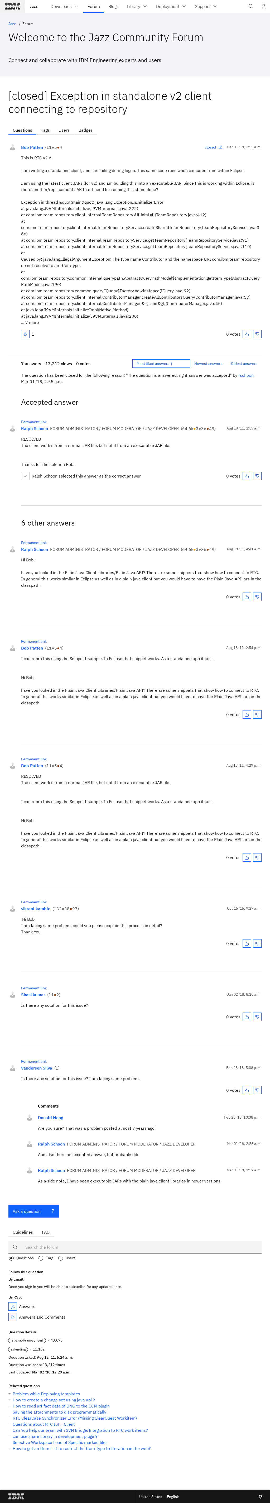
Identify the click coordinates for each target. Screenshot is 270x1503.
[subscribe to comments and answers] (12, 1317)
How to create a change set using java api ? (54, 1399)
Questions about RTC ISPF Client (44, 1424)
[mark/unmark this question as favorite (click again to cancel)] (25, 334)
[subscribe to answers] (12, 1306)
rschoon (246, 375)
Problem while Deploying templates (46, 1393)
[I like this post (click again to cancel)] (247, 334)
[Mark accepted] (25, 476)
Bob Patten (32, 147)
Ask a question (27, 1211)
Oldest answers (244, 363)
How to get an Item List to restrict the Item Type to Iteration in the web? (82, 1448)
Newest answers (208, 363)
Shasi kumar (33, 994)
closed (210, 147)
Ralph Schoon (34, 428)
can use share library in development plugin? (55, 1436)
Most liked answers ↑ (155, 363)
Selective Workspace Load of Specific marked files (60, 1442)
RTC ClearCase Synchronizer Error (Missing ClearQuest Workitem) (75, 1418)
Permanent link (34, 421)
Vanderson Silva (36, 1068)
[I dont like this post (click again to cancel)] (257, 334)
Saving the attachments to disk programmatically (59, 1412)
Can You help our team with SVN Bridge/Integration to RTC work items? (80, 1430)
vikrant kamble (35, 908)
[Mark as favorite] (25, 334)
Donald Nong (50, 1117)
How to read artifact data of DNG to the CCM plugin (61, 1406)
